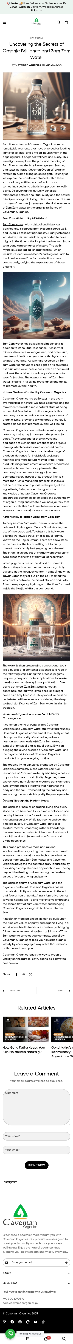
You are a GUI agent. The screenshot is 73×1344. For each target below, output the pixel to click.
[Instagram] (20, 1322)
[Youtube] (35, 1322)
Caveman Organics (15, 430)
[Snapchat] (28, 1322)
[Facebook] (16, 974)
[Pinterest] (23, 974)
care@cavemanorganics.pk (20, 1303)
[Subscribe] (66, 1262)
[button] (66, 22)
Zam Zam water (13, 224)
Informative (37, 38)
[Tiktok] (43, 1322)
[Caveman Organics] (36, 22)
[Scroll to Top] (66, 1325)
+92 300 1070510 (13, 1299)
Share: (7, 974)
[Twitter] (31, 974)
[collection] (28, 1338)
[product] (9, 1339)
